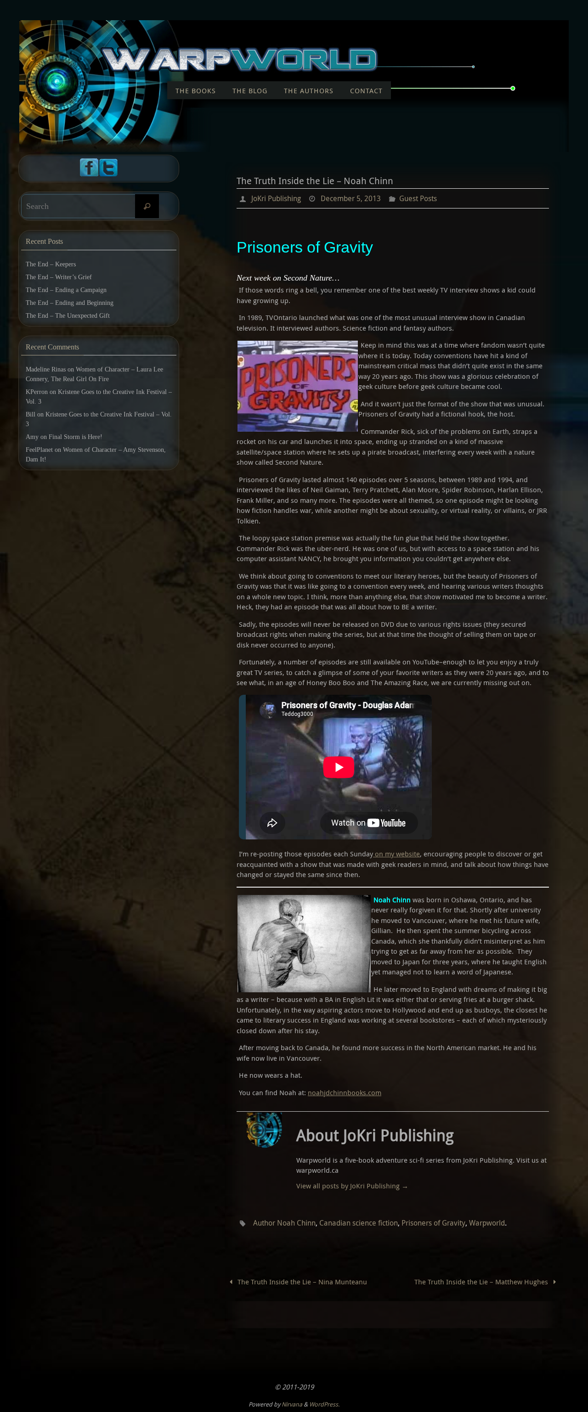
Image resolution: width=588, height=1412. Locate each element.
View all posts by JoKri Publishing (352, 1185)
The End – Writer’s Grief (59, 277)
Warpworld (487, 1223)
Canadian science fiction (358, 1223)
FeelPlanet (39, 449)
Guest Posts (418, 198)
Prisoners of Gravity (433, 1223)
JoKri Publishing (276, 198)
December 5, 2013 (351, 198)
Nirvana (292, 1404)
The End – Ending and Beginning (69, 302)
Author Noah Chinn (284, 1223)
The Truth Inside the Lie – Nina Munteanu (301, 1281)
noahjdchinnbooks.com (344, 1092)
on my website (396, 853)
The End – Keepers (51, 264)
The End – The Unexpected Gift (68, 315)
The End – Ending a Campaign (66, 290)
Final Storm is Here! (75, 436)
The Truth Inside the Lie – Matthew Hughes (482, 1281)
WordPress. (324, 1404)
